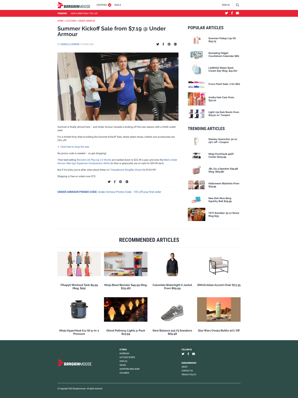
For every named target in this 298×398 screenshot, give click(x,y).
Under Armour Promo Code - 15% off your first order (129, 191)
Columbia (124, 373)
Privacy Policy (189, 374)
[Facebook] (163, 44)
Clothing (71, 20)
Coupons (102, 4)
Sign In (226, 4)
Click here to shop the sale (75, 146)
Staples (123, 361)
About (185, 367)
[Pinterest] (169, 44)
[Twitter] (158, 44)
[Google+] (175, 44)
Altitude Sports (127, 357)
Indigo (123, 365)
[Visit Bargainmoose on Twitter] (226, 13)
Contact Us (187, 370)
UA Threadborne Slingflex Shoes (124, 169)
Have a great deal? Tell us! (84, 13)
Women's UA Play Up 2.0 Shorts (94, 159)
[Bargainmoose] (73, 5)
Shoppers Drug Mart (130, 369)
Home (60, 20)
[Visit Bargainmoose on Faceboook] (232, 13)
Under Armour (86, 20)
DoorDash (124, 353)
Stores (123, 349)
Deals (117, 4)
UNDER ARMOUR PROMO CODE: (77, 191)
